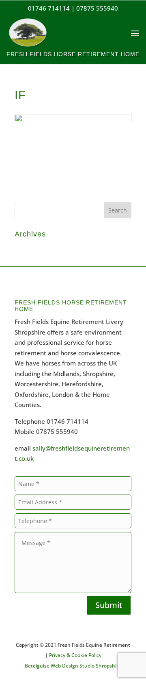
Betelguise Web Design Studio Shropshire (73, 665)
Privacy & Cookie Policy (75, 655)
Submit (108, 605)
